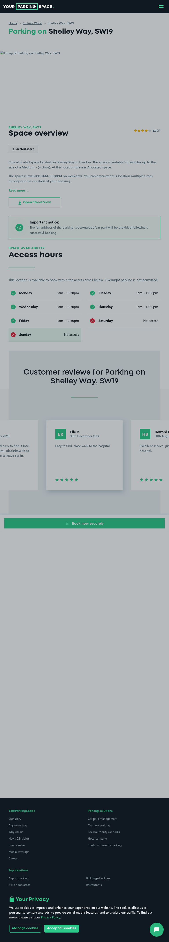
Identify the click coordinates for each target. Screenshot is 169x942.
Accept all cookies (61, 928)
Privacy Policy (50, 917)
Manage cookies (25, 928)
